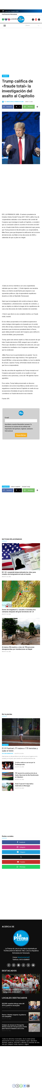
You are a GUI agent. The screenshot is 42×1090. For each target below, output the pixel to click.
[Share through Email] (28, 1086)
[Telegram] (19, 965)
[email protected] (23, 957)
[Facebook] (9, 965)
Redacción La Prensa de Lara (15, 101)
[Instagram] (14, 965)
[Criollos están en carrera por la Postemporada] (7, 766)
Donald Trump (26, 486)
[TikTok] (23, 965)
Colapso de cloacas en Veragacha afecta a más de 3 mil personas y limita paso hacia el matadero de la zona (14, 1026)
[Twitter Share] (17, 1086)
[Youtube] (33, 965)
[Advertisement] (21, 51)
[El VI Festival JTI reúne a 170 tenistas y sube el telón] (21, 732)
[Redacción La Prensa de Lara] (3, 102)
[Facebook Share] (14, 1086)
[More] (37, 107)
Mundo (5, 76)
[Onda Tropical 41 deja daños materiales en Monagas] (7, 787)
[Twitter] (28, 965)
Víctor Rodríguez (7, 753)
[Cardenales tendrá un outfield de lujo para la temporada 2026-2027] (21, 984)
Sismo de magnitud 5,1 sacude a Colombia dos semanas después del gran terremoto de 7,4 (19, 611)
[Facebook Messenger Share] (24, 1086)
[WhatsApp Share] (21, 1086)
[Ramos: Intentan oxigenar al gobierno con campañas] (34, 1016)
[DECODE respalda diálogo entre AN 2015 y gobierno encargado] (34, 1005)
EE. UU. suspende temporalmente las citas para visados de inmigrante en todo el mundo (19, 573)
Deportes (5, 745)
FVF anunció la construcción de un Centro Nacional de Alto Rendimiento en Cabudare (27, 775)
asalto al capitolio (15, 486)
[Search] (38, 25)
